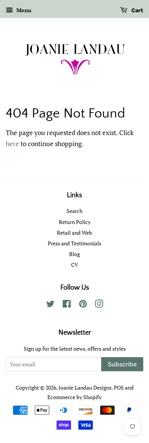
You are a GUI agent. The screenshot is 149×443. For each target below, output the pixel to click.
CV (74, 264)
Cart (136, 10)
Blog (74, 254)
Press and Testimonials (74, 243)
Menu (23, 10)
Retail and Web (74, 232)
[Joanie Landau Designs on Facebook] (66, 305)
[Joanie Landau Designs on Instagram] (99, 305)
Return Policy (75, 222)
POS (119, 387)
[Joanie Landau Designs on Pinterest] (83, 305)
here (12, 143)
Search (74, 210)
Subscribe (122, 364)
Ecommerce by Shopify (74, 397)
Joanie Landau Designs (85, 387)
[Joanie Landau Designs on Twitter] (50, 305)
